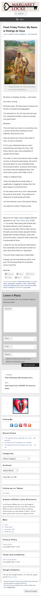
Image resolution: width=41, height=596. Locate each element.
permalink (27, 287)
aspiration (19, 283)
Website (7, 354)
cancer (25, 283)
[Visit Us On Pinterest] (20, 427)
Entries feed (8, 527)
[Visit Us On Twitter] (16, 427)
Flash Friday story (23, 220)
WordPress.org (9, 531)
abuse (5, 283)
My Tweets (6, 493)
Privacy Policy (7, 544)
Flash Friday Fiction (24, 282)
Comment (8, 309)
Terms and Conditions (10, 560)
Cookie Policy (11, 587)
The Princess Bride (30, 285)
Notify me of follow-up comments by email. (18, 359)
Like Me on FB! (10, 477)
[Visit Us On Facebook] (11, 427)
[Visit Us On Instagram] (25, 427)
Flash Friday (31, 283)
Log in (6, 525)
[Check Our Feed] (29, 427)
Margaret (23, 34)
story (22, 285)
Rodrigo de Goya (14, 285)
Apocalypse (11, 283)
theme (5, 287)
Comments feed (9, 529)
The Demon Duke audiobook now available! (18, 442)
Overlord (6, 285)
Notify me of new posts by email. (15, 362)
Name (7, 338)
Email (7, 346)
